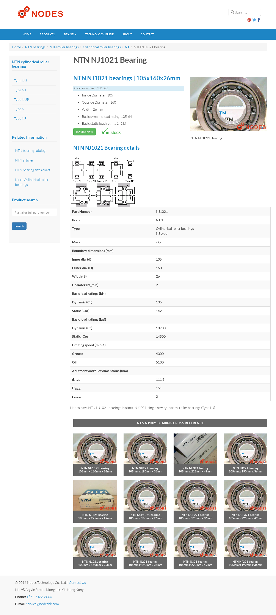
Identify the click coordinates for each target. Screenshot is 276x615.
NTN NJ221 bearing (245, 468)
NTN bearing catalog (30, 150)
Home (27, 34)
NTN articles (24, 160)
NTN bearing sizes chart (32, 170)
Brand (69, 34)
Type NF (20, 118)
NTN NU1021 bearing (95, 468)
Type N (19, 109)
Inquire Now (84, 132)
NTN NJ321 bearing (95, 515)
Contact (147, 34)
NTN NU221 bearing (145, 468)
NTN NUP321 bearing (245, 515)
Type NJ (20, 90)
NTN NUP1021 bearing (145, 515)
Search (19, 226)
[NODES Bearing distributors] (40, 12)
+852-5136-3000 (39, 597)
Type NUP (21, 99)
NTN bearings (35, 47)
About (127, 34)
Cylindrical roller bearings (102, 47)
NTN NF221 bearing (245, 561)
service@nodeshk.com (42, 604)
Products (47, 34)
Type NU (20, 80)
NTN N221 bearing (145, 561)
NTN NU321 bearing (195, 468)
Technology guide (99, 34)
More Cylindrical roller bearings (32, 182)
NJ (127, 47)
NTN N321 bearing (195, 561)
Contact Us (77, 582)
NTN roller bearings (64, 47)
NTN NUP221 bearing (195, 515)
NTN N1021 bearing (95, 561)
